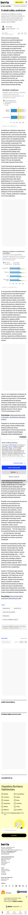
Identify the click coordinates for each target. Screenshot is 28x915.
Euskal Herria (17, 608)
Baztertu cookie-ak (14, 476)
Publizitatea (3, 860)
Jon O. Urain (9, 26)
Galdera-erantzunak (5, 862)
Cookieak (3, 871)
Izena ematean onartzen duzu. (14, 813)
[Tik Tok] (26, 886)
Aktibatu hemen (14, 628)
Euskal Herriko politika (9, 612)
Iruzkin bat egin (7, 641)
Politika (17, 6)
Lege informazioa (5, 869)
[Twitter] (9, 886)
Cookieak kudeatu (18, 463)
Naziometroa (6, 608)
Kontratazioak (4, 863)
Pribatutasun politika (5, 870)
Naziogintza (6, 615)
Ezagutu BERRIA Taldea (6, 858)
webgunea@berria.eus (11, 851)
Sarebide (3, 864)
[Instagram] (16, 886)
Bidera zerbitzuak (5, 878)
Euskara (23, 6)
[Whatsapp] (2, 886)
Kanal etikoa (3, 874)
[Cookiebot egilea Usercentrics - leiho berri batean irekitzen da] (19, 437)
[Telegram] (6, 886)
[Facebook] (13, 886)
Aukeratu (13, 472)
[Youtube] (19, 886)
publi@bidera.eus (10, 852)
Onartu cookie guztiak (14, 467)
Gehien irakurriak (8, 702)
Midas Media (4, 880)
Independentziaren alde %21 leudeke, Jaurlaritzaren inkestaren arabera (13, 417)
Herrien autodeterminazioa (10, 619)
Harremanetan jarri (5, 853)
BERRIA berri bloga (5, 859)
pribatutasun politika (15, 812)
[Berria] (5, 845)
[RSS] (23, 886)
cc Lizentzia (3, 873)
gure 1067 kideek (11, 445)
